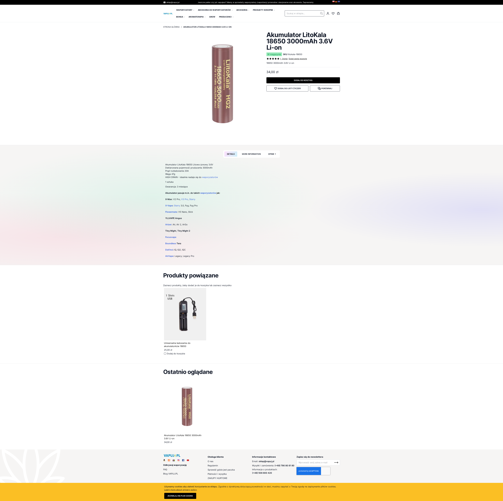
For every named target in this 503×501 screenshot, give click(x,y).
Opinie (272, 154)
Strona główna (171, 27)
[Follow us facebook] (183, 460)
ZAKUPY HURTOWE (217, 478)
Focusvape (170, 237)
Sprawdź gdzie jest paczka (221, 469)
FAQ (165, 469)
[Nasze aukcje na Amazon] (164, 460)
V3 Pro (184, 199)
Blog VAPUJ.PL (170, 473)
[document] (251, 492)
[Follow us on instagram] (178, 460)
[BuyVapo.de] (336, 2)
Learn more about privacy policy (180, 489)
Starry (192, 199)
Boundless (170, 243)
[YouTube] (188, 460)
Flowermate (171, 212)
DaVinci (169, 249)
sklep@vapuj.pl (173, 2)
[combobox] (304, 13)
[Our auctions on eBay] (174, 460)
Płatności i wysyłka (217, 474)
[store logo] (168, 13)
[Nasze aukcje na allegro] (169, 460)
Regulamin (213, 465)
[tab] (230, 154)
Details (231, 154)
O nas (210, 461)
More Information (251, 154)
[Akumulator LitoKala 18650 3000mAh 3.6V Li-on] (185, 406)
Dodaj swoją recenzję (298, 59)
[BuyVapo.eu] (339, 2)
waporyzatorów (210, 177)
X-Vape (169, 205)
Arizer (168, 224)
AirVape (169, 256)
